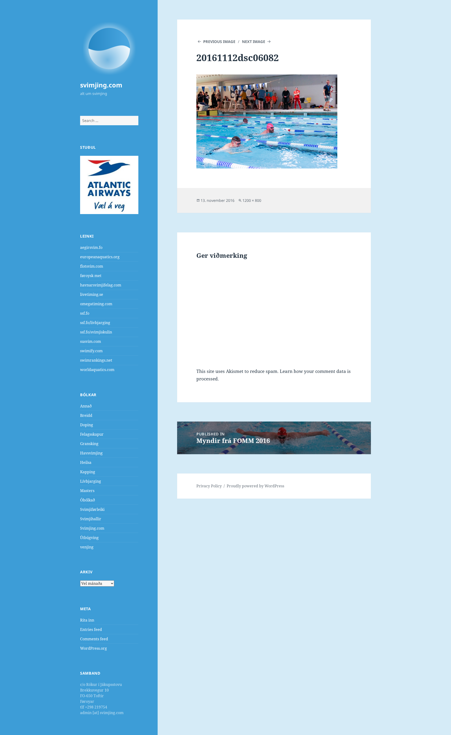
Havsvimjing (91, 453)
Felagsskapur (92, 434)
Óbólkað (87, 500)
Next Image (253, 41)
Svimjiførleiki (92, 509)
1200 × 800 (251, 200)
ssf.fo (84, 313)
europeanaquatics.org (100, 256)
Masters (87, 490)
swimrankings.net (96, 360)
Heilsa (85, 462)
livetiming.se (91, 294)
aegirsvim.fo (91, 247)
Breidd (86, 415)
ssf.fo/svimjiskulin (96, 332)
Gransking (89, 443)
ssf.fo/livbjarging (95, 322)
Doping (86, 424)
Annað (86, 406)
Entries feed (91, 629)
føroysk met (90, 275)
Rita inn (87, 620)
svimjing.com (101, 85)
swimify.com (91, 350)
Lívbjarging (90, 481)
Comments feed (94, 638)
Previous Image (219, 41)
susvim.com (90, 341)
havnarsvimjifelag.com (100, 285)
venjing (86, 547)
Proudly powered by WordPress (255, 486)
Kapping (87, 471)
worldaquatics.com (97, 369)
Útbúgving (89, 537)
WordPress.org (93, 648)
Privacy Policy (209, 486)
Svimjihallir (90, 518)
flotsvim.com (91, 266)
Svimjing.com (92, 528)
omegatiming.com (96, 303)
